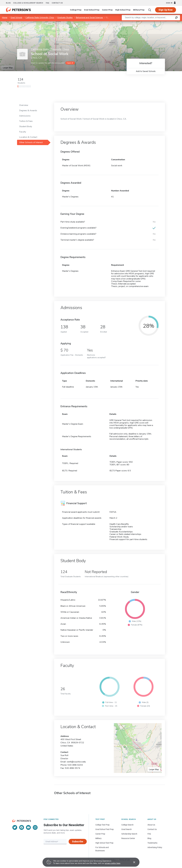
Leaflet (151, 22)
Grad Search (126, 829)
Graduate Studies (65, 17)
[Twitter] (14, 827)
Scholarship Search (129, 834)
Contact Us (152, 829)
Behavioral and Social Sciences (89, 17)
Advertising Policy (154, 847)
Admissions (25, 115)
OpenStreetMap (164, 22)
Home (4, 17)
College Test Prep (102, 825)
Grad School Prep (91, 10)
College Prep (75, 10)
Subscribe (77, 841)
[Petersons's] (18, 10)
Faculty (22, 131)
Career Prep (107, 10)
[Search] (149, 10)
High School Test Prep (104, 843)
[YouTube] (28, 827)
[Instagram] (35, 827)
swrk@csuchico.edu (76, 761)
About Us (151, 825)
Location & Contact (28, 137)
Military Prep (138, 10)
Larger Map (8, 67)
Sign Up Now (166, 9)
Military (98, 838)
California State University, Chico (39, 17)
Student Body (25, 126)
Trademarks (152, 843)
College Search (127, 825)
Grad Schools (16, 17)
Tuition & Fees (26, 121)
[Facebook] (21, 827)
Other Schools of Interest (31, 142)
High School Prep (122, 10)
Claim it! (70, 63)
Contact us (57, 3)
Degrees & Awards (28, 110)
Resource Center (128, 838)
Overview (23, 105)
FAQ (47, 3)
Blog (8, 3)
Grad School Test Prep (104, 829)
